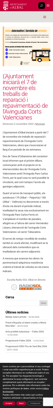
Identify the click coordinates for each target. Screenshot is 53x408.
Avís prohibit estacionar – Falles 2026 (25, 331)
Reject (21, 403)
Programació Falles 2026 (18, 340)
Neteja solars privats (16, 317)
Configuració (35, 403)
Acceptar (9, 403)
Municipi (40, 123)
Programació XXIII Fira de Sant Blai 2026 (26, 346)
